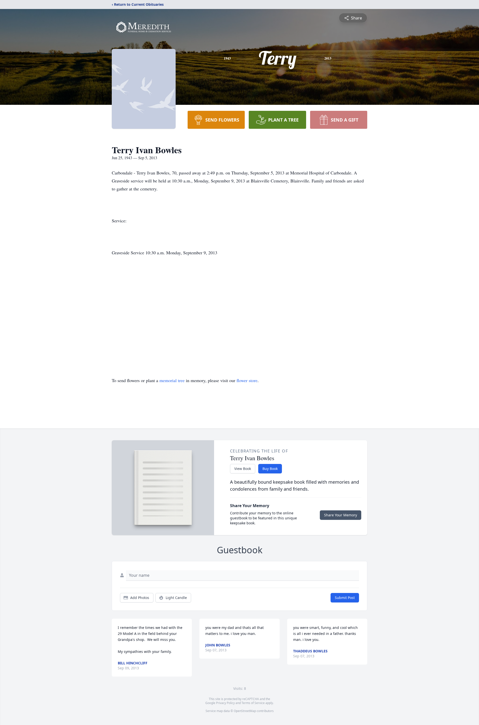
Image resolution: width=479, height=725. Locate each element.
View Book (242, 468)
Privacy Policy (225, 703)
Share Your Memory (340, 515)
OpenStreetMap (245, 711)
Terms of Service (253, 703)
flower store (247, 380)
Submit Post (345, 597)
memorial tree (172, 380)
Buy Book (270, 468)
